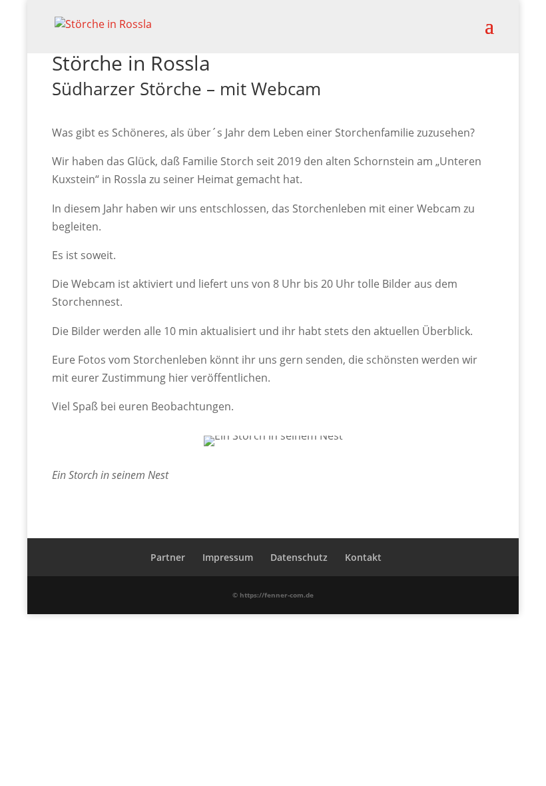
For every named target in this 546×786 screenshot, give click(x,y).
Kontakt (363, 557)
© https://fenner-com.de (273, 594)
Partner (167, 557)
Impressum (227, 557)
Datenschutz (299, 557)
